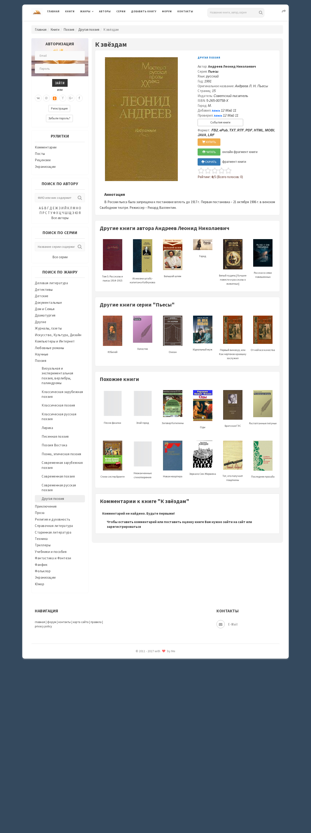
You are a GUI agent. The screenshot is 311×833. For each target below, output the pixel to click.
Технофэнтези (143, 726)
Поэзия (69, 29)
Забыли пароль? (59, 118)
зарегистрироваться (124, 526)
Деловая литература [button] (96, 23)
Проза (40, 513)
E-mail (232, 624)
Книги (70, 11)
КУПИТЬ (210, 142)
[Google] (71, 98)
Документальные (48, 302)
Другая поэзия (88, 29)
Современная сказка (147, 685)
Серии (121, 11)
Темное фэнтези (144, 715)
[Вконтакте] (38, 98)
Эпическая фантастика (150, 776)
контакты (64, 622)
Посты (40, 153)
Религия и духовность (52, 519)
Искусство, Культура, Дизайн (58, 335)
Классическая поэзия (58, 405)
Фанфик (41, 564)
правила (96, 622)
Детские (41, 296)
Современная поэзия (58, 476)
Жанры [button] (85, 11)
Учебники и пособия (50, 551)
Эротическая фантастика (152, 797)
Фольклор (43, 571)
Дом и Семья (45, 309)
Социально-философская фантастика (162, 695)
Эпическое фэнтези (147, 787)
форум (51, 622)
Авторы (105, 11)
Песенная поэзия (55, 436)
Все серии (60, 257)
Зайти (60, 82)
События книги (220, 122)
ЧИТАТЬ (210, 152)
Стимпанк (139, 705)
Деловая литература (147, 23)
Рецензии (43, 160)
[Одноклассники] (54, 98)
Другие (40, 322)
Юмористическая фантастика (155, 817)
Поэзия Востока (54, 445)
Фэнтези (138, 756)
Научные (41, 354)
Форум (167, 11)
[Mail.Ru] (46, 98)
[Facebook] (79, 98)
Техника (41, 539)
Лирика (47, 428)
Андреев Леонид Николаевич (232, 66)
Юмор (39, 584)
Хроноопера (141, 766)
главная (40, 622)
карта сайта (81, 622)
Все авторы (60, 218)
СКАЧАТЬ (210, 162)
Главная (53, 11)
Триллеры (43, 545)
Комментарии (46, 147)
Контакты (185, 11)
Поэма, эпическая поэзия (61, 454)
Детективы (44, 289)
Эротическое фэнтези (149, 807)
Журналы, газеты (48, 328)
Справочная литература (54, 526)
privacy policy (43, 626)
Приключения (46, 506)
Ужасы (137, 736)
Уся (134, 746)
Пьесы (213, 71)
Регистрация (59, 108)
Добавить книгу (143, 11)
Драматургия (45, 315)
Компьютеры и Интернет (55, 341)
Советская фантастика (150, 675)
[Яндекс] (62, 98)
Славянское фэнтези (148, 664)
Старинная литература (53, 532)
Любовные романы (49, 348)
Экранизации (45, 166)
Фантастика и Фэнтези (53, 558)
